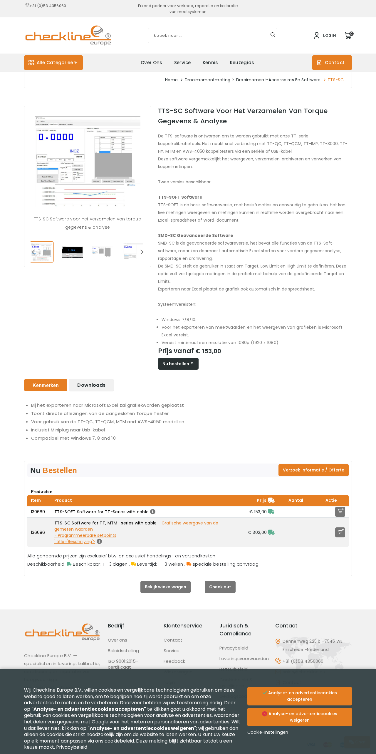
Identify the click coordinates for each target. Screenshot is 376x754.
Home (171, 80)
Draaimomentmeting (207, 80)
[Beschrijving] (152, 512)
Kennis (210, 62)
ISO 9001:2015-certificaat (123, 664)
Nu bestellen (176, 364)
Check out (220, 587)
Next (141, 251)
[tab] (45, 385)
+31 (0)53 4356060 (47, 6)
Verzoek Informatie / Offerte (313, 470)
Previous (33, 251)
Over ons (151, 62)
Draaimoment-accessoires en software (278, 80)
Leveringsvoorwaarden (244, 659)
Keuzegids (242, 62)
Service (182, 62)
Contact (335, 62)
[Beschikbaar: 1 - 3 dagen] (271, 512)
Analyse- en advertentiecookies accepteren (302, 696)
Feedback (174, 661)
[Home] (62, 637)
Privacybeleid (233, 648)
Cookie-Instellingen (267, 732)
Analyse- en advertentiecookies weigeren (302, 717)
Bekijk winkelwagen (165, 587)
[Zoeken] (273, 35)
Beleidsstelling (123, 651)
